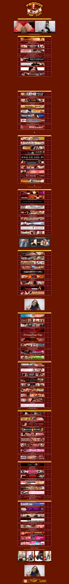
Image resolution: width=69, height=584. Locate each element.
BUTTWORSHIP (39, 561)
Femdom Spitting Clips (32, 230)
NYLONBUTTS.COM (32, 136)
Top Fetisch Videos (32, 467)
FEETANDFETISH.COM (32, 393)
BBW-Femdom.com (32, 474)
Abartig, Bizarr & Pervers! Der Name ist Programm (32, 174)
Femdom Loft (32, 362)
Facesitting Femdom (24, 32)
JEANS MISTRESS (21, 561)
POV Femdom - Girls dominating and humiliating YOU (32, 480)
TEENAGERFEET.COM (32, 541)
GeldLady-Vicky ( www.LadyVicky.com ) (32, 507)
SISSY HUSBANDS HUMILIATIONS (32, 348)
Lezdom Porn (32, 372)
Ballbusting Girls (32, 318)
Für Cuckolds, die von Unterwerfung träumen (32, 124)
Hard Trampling (32, 251)
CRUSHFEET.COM (32, 265)
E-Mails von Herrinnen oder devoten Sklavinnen (32, 159)
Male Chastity (32, 279)
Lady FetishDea (32, 328)
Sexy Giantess (32, 37)
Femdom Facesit (32, 437)
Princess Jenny (32, 210)
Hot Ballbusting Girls (32, 109)
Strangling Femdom (32, 62)
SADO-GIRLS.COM (32, 337)
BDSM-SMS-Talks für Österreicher (32, 118)
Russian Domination (32, 169)
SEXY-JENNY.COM (32, 190)
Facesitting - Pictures (32, 513)
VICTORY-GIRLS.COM (32, 469)
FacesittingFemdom (32, 221)
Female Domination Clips (32, 72)
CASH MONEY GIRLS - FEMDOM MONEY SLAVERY (34, 297)
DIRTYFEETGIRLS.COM (32, 216)
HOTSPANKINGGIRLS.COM (32, 274)
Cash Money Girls (32, 98)
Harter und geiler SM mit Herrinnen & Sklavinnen (32, 155)
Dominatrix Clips (32, 123)
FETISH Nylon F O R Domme (32, 453)
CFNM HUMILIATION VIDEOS (32, 522)
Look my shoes (32, 403)
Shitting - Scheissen (32, 215)
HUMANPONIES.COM (32, 260)
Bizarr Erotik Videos (32, 497)
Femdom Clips (32, 150)
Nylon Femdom (32, 455)
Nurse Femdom (32, 382)
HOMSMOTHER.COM (32, 165)
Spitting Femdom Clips (32, 355)
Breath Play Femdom (32, 57)
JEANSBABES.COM (32, 141)
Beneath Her (32, 524)
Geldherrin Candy (32, 462)
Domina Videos (32, 286)
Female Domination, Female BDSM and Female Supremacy (36, 549)
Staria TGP (32, 531)
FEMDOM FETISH (30, 561)
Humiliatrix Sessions (32, 490)
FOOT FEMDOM (47, 561)
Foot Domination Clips (32, 96)
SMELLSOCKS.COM (32, 448)
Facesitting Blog (32, 195)
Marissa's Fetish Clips (33, 54)
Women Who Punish (32, 422)
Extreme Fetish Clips (32, 529)
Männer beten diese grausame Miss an (32, 205)
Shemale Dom (32, 432)
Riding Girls (32, 104)
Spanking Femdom (45, 32)
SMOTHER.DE (33, 44)
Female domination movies (32, 411)
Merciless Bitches (32, 427)
